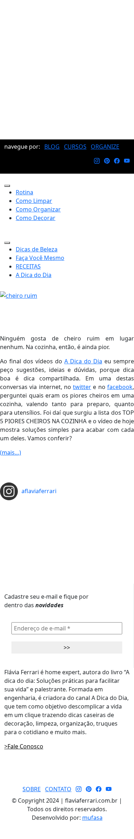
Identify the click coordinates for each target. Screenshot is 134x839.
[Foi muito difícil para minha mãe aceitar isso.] (67, 518)
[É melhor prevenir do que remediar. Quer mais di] (67, 507)
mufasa (92, 818)
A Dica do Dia (33, 275)
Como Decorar (35, 218)
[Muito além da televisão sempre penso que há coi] (67, 546)
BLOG (52, 146)
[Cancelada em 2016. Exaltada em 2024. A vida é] (67, 541)
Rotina (24, 192)
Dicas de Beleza (37, 249)
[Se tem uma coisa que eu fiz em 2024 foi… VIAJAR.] (67, 512)
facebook (120, 387)
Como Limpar (34, 201)
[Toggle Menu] (7, 186)
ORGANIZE (105, 146)
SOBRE (32, 789)
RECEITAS (28, 266)
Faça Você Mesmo (40, 258)
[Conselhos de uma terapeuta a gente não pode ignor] (67, 535)
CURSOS (75, 146)
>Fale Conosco (23, 746)
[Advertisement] (67, 70)
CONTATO (58, 789)
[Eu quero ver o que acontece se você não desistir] (67, 524)
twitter (82, 387)
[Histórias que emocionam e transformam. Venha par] (67, 529)
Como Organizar (38, 209)
